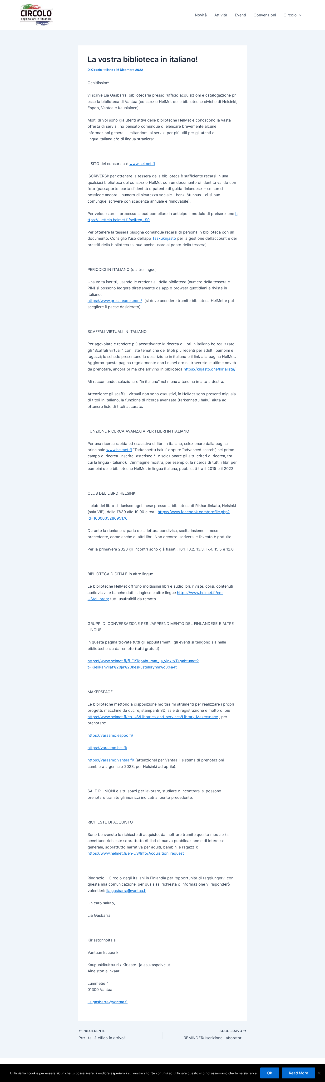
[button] (299, 15)
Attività (220, 15)
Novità (201, 15)
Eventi (240, 15)
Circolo (290, 15)
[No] (319, 1073)
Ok (269, 1073)
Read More (298, 1073)
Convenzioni (265, 15)
